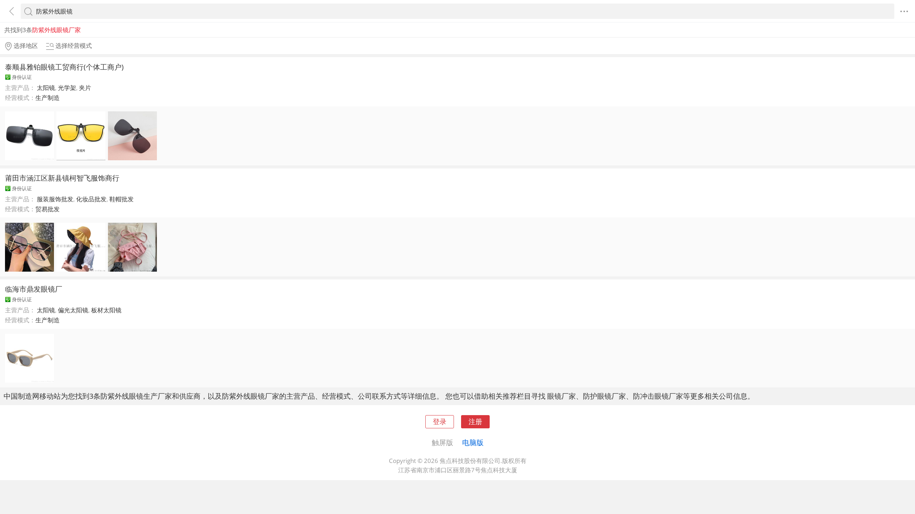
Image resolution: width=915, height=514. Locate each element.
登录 (439, 421)
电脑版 (473, 442)
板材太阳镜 (106, 310)
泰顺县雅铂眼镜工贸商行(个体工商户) (64, 67)
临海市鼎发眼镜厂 (33, 289)
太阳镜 (46, 88)
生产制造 (47, 98)
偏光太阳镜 (73, 310)
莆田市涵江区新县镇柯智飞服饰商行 (62, 178)
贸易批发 (47, 209)
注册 (475, 421)
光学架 (67, 88)
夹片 (85, 88)
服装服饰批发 (55, 199)
